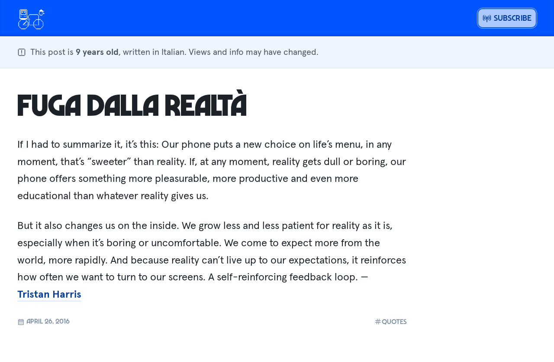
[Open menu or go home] (31, 18)
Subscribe (511, 18)
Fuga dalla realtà (132, 104)
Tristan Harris (49, 294)
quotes (394, 321)
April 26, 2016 (47, 321)
